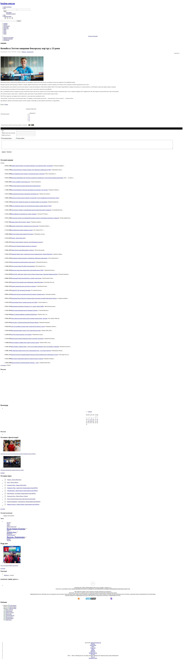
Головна (5, 23)
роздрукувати (30, 51)
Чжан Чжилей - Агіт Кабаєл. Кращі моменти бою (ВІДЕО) (21, 493)
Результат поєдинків (8, 37)
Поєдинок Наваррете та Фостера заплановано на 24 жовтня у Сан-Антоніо (29, 189)
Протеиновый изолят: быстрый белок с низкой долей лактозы (26, 278)
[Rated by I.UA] (88, 640)
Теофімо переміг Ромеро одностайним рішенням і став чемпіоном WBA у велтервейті (32, 165)
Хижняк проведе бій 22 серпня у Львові (20, 222)
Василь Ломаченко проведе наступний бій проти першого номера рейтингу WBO (31, 206)
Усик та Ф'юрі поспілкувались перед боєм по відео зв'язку (21, 499)
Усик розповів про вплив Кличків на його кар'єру (23, 262)
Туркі (8, 524)
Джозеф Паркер (9, 618)
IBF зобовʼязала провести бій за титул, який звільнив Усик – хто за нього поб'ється (31, 350)
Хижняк (9, 540)
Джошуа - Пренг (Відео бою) (18, 238)
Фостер (8, 522)
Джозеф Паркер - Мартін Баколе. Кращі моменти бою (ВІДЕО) (22, 490)
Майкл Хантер (9, 609)
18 (88, 421)
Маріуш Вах (9, 614)
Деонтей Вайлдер (10, 615)
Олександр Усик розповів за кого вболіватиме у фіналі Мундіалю (27, 282)
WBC (8, 530)
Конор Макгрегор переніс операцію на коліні (22, 230)
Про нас (93, 656)
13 (91, 419)
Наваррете (9, 533)
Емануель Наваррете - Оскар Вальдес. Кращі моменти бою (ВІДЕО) (23, 501)
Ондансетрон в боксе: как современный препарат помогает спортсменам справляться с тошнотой (35, 218)
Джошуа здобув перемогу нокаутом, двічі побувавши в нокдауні (26, 242)
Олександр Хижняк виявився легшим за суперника (23, 246)
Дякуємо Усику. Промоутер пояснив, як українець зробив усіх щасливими (29, 202)
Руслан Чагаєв (12, 605)
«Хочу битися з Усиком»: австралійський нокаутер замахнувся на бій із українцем (31, 210)
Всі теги (93, 654)
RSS (4, 15)
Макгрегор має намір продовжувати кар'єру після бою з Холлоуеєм (27, 338)
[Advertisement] (91, 631)
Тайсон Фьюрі (12, 606)
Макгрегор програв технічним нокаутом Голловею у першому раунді (28, 294)
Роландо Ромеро (11, 535)
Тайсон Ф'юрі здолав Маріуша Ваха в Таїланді (22, 250)
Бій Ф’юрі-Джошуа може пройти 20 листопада (22, 234)
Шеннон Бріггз (9, 617)
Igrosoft (8, 539)
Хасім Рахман (9, 611)
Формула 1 (6, 575)
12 (90, 419)
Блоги (4, 32)
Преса (4, 33)
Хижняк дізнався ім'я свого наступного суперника (23, 286)
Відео (93, 646)
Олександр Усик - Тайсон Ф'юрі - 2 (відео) (17, 496)
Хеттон (6, 104)
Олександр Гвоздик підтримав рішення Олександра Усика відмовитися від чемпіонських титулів (34, 354)
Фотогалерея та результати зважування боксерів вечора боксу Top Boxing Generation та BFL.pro (18, 453)
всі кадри (3, 568)
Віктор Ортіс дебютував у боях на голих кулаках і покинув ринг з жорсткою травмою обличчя (34, 274)
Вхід (4, 8)
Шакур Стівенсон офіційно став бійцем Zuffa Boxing (24, 314)
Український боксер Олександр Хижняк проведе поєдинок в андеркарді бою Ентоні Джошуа (34, 298)
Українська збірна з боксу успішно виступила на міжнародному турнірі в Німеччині (31, 254)
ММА (4, 29)
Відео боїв (5, 27)
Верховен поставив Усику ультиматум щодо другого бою (24, 226)
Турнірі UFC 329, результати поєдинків (20, 290)
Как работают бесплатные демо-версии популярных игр (25, 193)
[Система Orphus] (22, 125)
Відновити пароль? (11, 13)
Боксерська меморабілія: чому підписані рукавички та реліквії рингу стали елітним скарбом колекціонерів (37, 177)
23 (97, 421)
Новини (5, 24)
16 (97, 419)
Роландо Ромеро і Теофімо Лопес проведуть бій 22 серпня (25, 342)
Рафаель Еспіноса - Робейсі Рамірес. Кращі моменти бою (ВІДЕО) (23, 504)
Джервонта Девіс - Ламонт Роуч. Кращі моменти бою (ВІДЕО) (22, 488)
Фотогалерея (6, 26)
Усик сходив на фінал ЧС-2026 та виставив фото (23, 266)
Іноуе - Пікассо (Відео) (12, 482)
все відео (3, 509)
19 (90, 421)
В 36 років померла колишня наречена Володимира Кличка (25, 185)
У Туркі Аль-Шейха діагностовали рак (20, 181)
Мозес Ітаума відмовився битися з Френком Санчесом (24, 310)
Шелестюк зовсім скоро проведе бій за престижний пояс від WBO (27, 270)
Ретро (4, 31)
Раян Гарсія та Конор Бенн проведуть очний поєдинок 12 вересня (27, 358)
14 (93, 419)
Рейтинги (93, 651)
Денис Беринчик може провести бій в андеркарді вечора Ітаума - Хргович (29, 318)
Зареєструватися (7, 7)
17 (86, 421)
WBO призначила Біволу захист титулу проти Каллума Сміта (25, 330)
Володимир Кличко (16, 528)
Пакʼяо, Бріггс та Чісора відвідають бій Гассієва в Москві (24, 322)
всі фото (3, 472)
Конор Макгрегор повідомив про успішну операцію (23, 214)
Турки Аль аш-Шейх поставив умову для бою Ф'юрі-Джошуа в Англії (28, 326)
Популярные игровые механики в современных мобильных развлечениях (29, 258)
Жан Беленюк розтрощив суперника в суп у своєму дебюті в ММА (27, 306)
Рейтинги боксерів (8, 38)
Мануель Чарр (12, 608)
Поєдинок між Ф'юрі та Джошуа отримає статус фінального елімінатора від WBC (31, 169)
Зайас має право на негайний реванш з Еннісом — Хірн (24, 362)
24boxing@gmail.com (96, 642)
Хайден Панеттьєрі (11, 526)
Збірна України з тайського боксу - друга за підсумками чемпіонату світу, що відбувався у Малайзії (35, 346)
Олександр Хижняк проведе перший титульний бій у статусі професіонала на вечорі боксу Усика (35, 197)
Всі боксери (6, 40)
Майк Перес (9, 619)
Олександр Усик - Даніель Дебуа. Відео (16, 485)
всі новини (3, 365)
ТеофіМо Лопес (11, 532)
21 (93, 421)
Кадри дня (6, 28)
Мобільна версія (7, 16)
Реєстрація (8, 12)
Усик (8, 525)
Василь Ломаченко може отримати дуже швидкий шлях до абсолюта (28, 173)
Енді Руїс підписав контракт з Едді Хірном (21, 334)
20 (91, 421)
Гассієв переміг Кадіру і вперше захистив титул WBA (24, 302)
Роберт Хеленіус (10, 612)
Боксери (93, 650)
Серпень (90, 411)
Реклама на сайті (93, 658)
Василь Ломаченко (16, 537)
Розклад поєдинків (93, 36)
